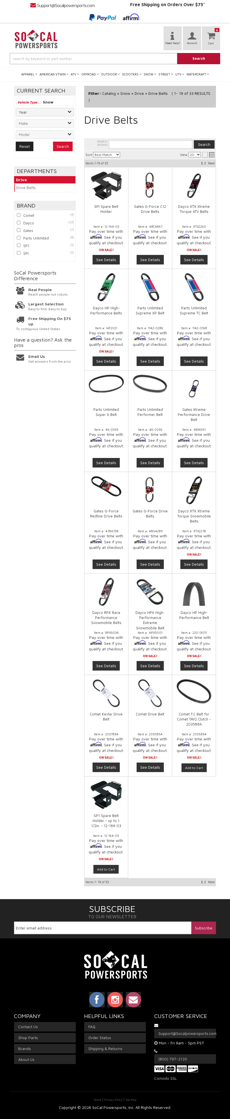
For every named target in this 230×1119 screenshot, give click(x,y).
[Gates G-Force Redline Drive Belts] (106, 486)
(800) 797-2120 (172, 1058)
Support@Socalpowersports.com (66, 5)
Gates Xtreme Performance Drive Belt (194, 414)
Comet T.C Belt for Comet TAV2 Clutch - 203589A (194, 719)
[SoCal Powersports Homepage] (36, 39)
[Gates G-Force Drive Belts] (150, 490)
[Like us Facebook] (97, 999)
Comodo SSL (165, 1078)
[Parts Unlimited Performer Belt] (150, 384)
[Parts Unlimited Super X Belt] (106, 384)
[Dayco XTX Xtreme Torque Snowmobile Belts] (193, 490)
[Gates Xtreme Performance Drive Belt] (193, 389)
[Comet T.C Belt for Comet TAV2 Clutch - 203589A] (193, 694)
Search (63, 146)
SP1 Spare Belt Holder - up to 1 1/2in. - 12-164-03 (106, 820)
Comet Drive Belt (150, 714)
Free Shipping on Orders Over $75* (167, 4)
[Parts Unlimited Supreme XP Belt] (150, 287)
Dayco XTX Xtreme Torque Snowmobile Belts (194, 516)
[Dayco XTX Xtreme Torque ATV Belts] (193, 186)
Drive (21, 179)
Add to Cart (194, 768)
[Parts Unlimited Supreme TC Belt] (193, 287)
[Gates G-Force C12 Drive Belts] (150, 186)
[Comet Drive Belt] (150, 693)
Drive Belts (26, 187)
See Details (106, 259)
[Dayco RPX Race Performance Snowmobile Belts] (106, 592)
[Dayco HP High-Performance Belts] (106, 287)
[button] (115, 58)
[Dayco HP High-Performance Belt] (193, 592)
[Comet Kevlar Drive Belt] (106, 693)
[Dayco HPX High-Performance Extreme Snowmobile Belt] (150, 592)
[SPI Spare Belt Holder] (106, 186)
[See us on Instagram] (115, 999)
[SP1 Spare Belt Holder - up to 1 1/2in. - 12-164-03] (106, 797)
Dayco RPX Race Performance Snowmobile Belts (106, 617)
